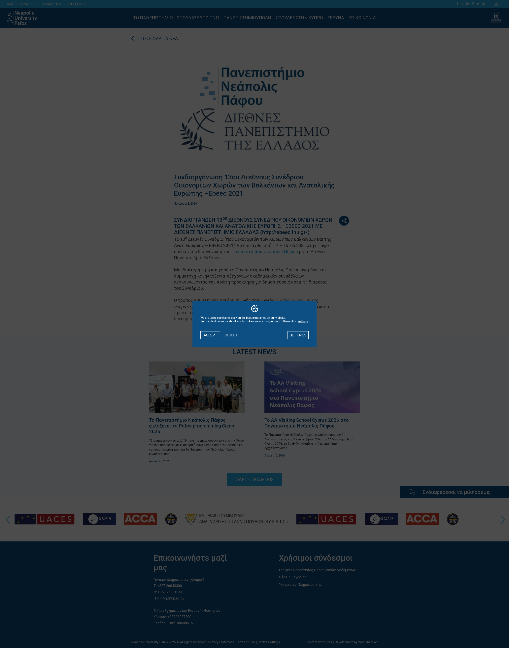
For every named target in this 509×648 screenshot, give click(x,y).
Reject (231, 335)
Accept (210, 335)
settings (303, 321)
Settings (298, 335)
